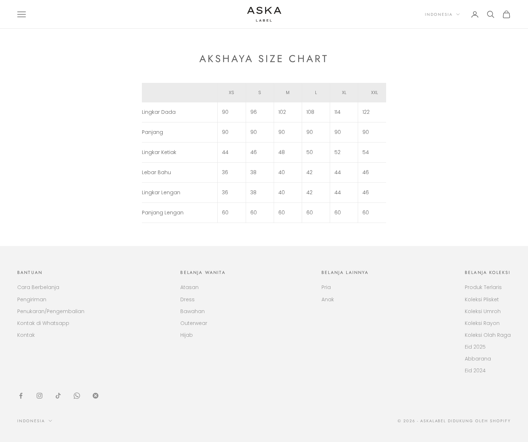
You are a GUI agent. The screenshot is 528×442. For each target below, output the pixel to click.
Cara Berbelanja (38, 287)
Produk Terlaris (483, 287)
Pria (326, 287)
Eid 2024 (475, 370)
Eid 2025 (475, 346)
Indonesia (439, 14)
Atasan (189, 287)
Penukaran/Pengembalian (50, 311)
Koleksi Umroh (483, 311)
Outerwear (193, 323)
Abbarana (478, 358)
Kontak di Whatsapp (43, 323)
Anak (327, 299)
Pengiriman (31, 299)
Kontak (26, 335)
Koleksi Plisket (482, 299)
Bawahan (192, 311)
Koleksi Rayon (482, 323)
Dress (187, 299)
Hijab (186, 335)
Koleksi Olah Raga (488, 335)
